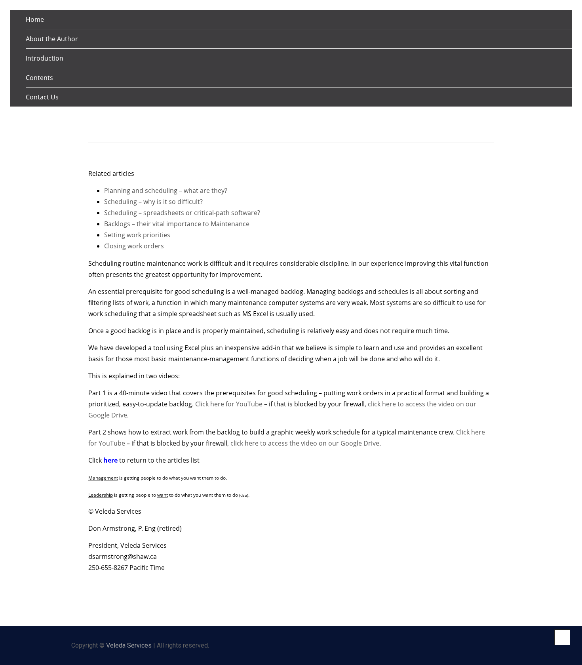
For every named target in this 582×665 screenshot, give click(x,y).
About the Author (52, 38)
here (110, 460)
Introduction (44, 58)
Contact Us (42, 97)
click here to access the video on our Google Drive (304, 443)
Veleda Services (129, 645)
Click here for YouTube (228, 404)
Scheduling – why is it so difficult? (153, 201)
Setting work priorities (137, 235)
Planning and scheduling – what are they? (165, 190)
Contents (39, 77)
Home (35, 19)
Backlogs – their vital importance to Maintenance (176, 223)
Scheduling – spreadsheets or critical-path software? (182, 212)
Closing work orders (134, 246)
